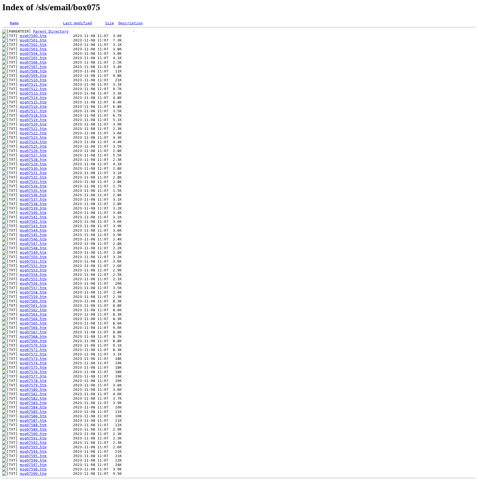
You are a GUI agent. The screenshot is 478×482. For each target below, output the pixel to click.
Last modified (77, 23)
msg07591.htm (33, 438)
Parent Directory (51, 31)
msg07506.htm (33, 62)
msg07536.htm (33, 195)
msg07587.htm (33, 420)
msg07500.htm (33, 36)
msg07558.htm (33, 292)
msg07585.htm (33, 412)
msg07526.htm (33, 151)
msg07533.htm (33, 182)
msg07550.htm (33, 257)
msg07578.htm (33, 381)
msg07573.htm (33, 359)
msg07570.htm (33, 345)
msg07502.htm (33, 45)
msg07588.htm (33, 425)
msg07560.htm (33, 301)
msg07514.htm (33, 98)
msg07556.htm (33, 283)
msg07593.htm (33, 447)
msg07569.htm (33, 341)
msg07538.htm (33, 204)
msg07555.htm (33, 279)
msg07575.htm (33, 367)
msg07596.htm (33, 460)
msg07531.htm (33, 173)
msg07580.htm (33, 389)
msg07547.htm (33, 244)
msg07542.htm (33, 221)
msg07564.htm (33, 319)
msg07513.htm (33, 93)
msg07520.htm (33, 124)
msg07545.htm (33, 235)
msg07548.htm (33, 248)
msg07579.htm (33, 385)
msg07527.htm (33, 155)
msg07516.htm (33, 106)
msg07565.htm (33, 323)
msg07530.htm (33, 168)
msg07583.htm (33, 403)
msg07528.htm (33, 160)
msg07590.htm (33, 434)
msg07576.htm (33, 372)
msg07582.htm (33, 398)
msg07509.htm (33, 76)
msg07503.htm (33, 49)
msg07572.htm (33, 354)
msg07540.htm (33, 213)
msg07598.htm (33, 469)
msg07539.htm (33, 208)
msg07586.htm (33, 416)
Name (14, 23)
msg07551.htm (33, 261)
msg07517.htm (33, 111)
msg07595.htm (33, 456)
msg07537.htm (33, 199)
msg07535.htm (33, 190)
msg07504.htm (33, 53)
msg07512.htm (33, 89)
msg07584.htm (33, 407)
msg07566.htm (33, 328)
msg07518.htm (33, 115)
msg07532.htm (33, 177)
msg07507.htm (33, 67)
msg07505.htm (33, 58)
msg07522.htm (33, 133)
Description (130, 23)
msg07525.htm (33, 146)
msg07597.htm (33, 465)
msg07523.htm (33, 137)
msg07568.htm (33, 336)
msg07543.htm (33, 226)
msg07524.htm (33, 142)
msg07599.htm (33, 473)
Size (109, 23)
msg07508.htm (33, 71)
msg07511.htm (33, 84)
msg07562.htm (33, 310)
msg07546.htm (33, 239)
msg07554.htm (33, 275)
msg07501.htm (33, 40)
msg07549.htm (33, 252)
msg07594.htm (33, 451)
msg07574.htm (33, 363)
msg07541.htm (33, 217)
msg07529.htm (33, 164)
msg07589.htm (33, 429)
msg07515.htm (33, 102)
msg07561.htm (33, 305)
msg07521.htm (33, 129)
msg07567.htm (33, 332)
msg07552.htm (33, 266)
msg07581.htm (33, 394)
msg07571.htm (33, 350)
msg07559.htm (33, 297)
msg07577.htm (33, 376)
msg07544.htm (33, 230)
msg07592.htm (33, 443)
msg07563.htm (33, 314)
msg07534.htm (33, 186)
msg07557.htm (33, 288)
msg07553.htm (33, 270)
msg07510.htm (33, 80)
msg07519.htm (33, 120)
